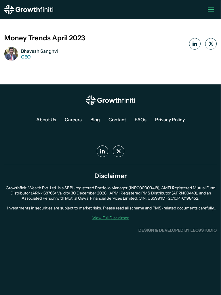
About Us (46, 119)
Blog (95, 119)
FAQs (140, 119)
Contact (117, 119)
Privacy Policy (170, 119)
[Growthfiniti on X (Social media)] (118, 151)
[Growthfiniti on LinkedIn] (195, 44)
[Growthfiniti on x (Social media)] (211, 44)
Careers (73, 119)
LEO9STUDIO (203, 230)
